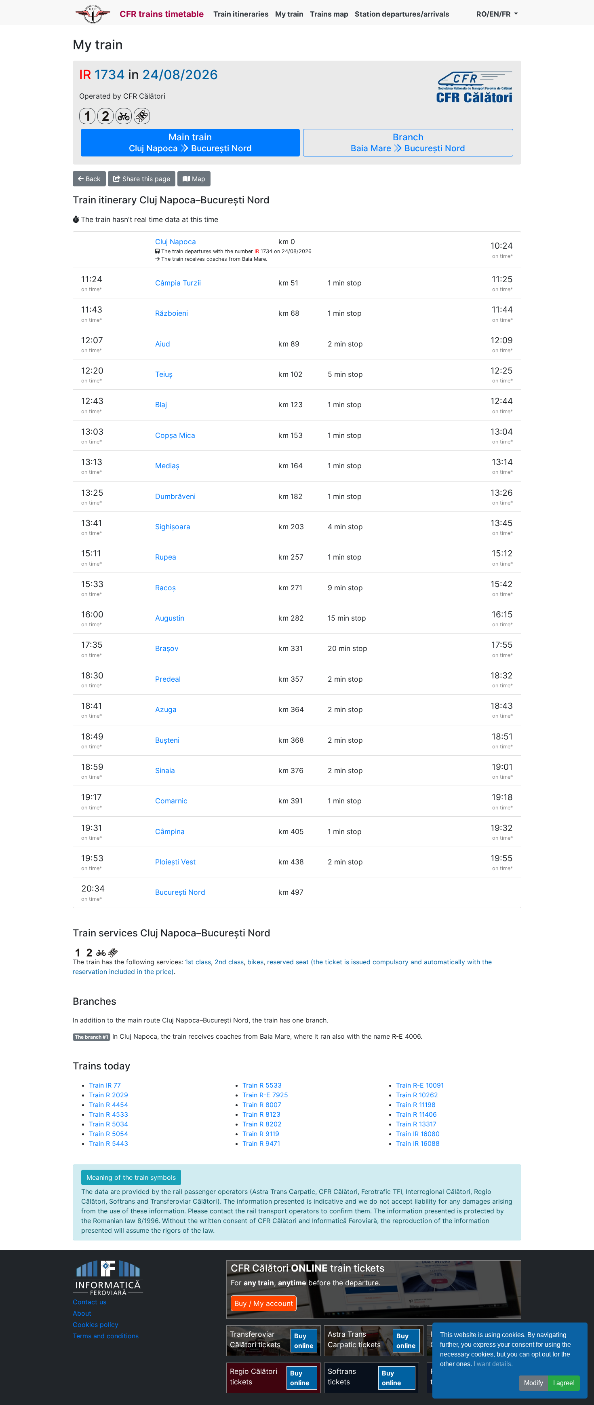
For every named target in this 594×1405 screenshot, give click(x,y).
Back (92, 179)
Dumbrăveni (175, 496)
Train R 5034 (108, 1124)
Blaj (161, 404)
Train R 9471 (261, 1143)
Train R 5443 (108, 1143)
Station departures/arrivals (402, 14)
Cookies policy (95, 1324)
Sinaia (165, 770)
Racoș (165, 587)
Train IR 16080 (418, 1134)
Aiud (162, 344)
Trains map (329, 14)
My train (289, 14)
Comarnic (171, 801)
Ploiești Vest (175, 862)
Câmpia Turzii (178, 283)
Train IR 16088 (418, 1143)
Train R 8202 (262, 1124)
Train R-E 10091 (420, 1085)
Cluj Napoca (175, 241)
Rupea (165, 557)
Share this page (145, 179)
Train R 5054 (108, 1134)
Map (197, 179)
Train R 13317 (416, 1124)
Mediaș (167, 465)
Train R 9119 (260, 1134)
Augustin (169, 618)
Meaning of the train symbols (131, 1177)
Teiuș (164, 374)
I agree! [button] (564, 1383)
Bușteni (167, 740)
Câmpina (170, 831)
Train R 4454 (108, 1105)
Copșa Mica (175, 435)
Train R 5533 (262, 1085)
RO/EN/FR (494, 14)
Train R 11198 (416, 1105)
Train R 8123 (261, 1114)
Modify (533, 1383)
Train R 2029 (108, 1095)
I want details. (493, 1364)
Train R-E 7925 (265, 1095)
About (82, 1313)
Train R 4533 (108, 1114)
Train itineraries (241, 14)
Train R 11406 (416, 1114)
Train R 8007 (261, 1105)
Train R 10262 (417, 1095)
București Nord (180, 892)
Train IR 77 (105, 1085)
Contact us (89, 1302)
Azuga (166, 709)
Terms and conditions (106, 1336)
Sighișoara (172, 526)
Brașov (167, 648)
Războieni (171, 313)
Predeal (168, 679)
